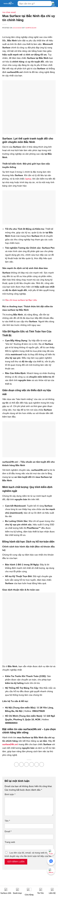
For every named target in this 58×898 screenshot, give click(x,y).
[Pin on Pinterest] (36, 764)
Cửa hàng (29, 895)
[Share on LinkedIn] (41, 764)
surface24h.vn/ (10, 744)
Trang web (10, 842)
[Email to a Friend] (31, 764)
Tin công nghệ (9, 12)
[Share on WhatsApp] (16, 764)
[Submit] (49, 3)
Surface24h (30, 28)
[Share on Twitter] (26, 764)
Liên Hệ (52, 893)
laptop (28, 178)
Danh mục (17, 893)
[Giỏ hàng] (54, 4)
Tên (7, 821)
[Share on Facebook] (21, 764)
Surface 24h (5, 893)
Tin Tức (40, 893)
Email (8, 831)
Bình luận (10, 794)
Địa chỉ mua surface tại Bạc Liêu (21, 300)
